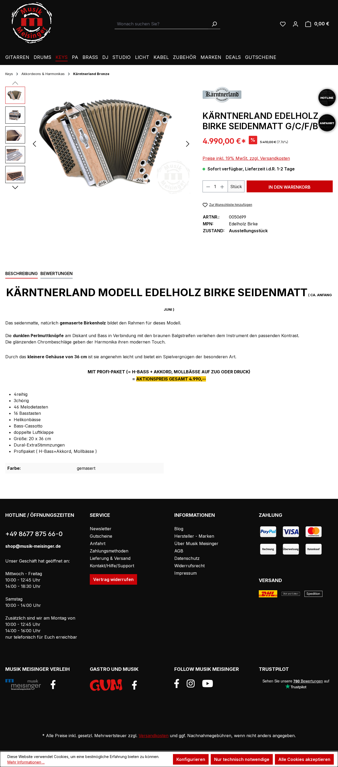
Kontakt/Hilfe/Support (112, 565)
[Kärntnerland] (222, 94)
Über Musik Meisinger (196, 543)
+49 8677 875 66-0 (34, 534)
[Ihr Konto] (295, 23)
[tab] (21, 273)
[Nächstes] (188, 143)
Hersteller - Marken (194, 536)
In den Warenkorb (290, 187)
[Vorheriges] (34, 143)
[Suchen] (214, 24)
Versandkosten (153, 735)
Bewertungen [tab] (56, 273)
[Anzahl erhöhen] (222, 186)
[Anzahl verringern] (208, 186)
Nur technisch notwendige (241, 759)
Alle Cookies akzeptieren (304, 759)
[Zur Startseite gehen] (31, 22)
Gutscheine (101, 536)
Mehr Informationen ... (26, 762)
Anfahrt (97, 543)
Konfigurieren (190, 759)
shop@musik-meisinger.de (33, 546)
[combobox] (161, 24)
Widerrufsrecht (189, 565)
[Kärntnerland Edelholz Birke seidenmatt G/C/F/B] (111, 143)
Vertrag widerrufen (113, 579)
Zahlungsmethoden (109, 551)
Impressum (185, 573)
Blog (178, 528)
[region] (98, 143)
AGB (178, 551)
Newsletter (100, 528)
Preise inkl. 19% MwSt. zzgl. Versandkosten (246, 158)
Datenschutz (187, 558)
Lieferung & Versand (110, 558)
